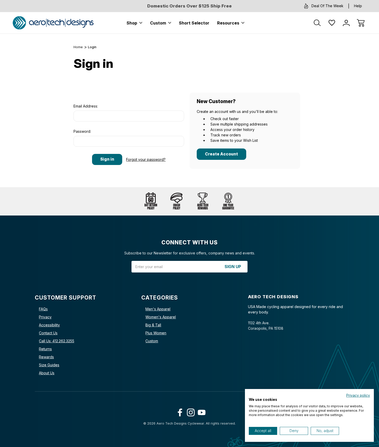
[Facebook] (179, 411)
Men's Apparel (157, 309)
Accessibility (49, 325)
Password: (82, 131)
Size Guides (49, 365)
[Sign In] (346, 23)
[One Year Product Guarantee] (228, 201)
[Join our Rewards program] (202, 201)
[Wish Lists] (332, 23)
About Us (46, 373)
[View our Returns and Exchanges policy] (151, 201)
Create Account (221, 154)
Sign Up (233, 266)
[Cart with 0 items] (361, 23)
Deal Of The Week (327, 6)
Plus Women (155, 333)
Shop (132, 23)
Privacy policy (358, 395)
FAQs (43, 309)
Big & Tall (153, 325)
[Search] (317, 23)
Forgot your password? (146, 159)
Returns (45, 349)
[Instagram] (189, 411)
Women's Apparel (160, 317)
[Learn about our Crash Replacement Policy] (177, 201)
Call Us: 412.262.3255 (56, 341)
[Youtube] (200, 411)
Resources (228, 23)
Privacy (45, 317)
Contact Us (48, 333)
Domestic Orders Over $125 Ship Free (189, 6)
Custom (158, 23)
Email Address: (85, 106)
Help (358, 6)
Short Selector (194, 23)
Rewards (46, 357)
